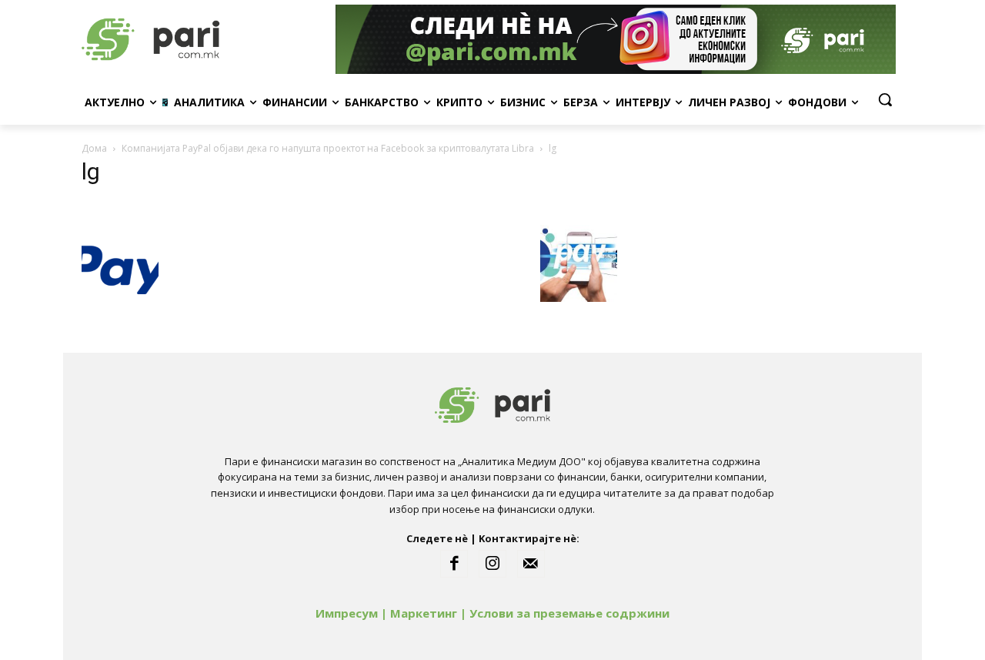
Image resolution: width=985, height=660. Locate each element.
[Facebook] (454, 564)
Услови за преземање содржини (569, 613)
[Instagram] (492, 564)
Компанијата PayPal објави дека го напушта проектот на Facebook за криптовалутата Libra (328, 148)
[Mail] (531, 564)
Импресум (347, 613)
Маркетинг (423, 613)
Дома (94, 148)
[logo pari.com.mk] (205, 39)
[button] (884, 99)
